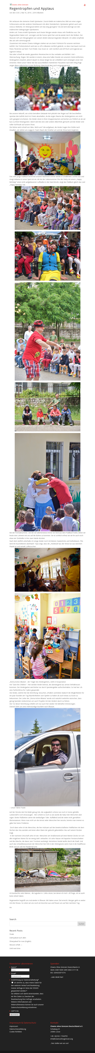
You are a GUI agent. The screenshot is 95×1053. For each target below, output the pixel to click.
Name (14, 967)
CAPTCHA (15, 1011)
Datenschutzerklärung (18, 1029)
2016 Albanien (38, 13)
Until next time (15, 948)
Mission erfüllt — (16, 945)
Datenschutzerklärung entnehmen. (24, 1007)
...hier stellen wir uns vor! (59, 1043)
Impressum (14, 1026)
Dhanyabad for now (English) (20, 941)
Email (13, 973)
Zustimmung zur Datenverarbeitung (25, 980)
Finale (12, 934)
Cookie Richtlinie (16, 1032)
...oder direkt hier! (56, 977)
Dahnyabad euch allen (18, 938)
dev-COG (16, 13)
